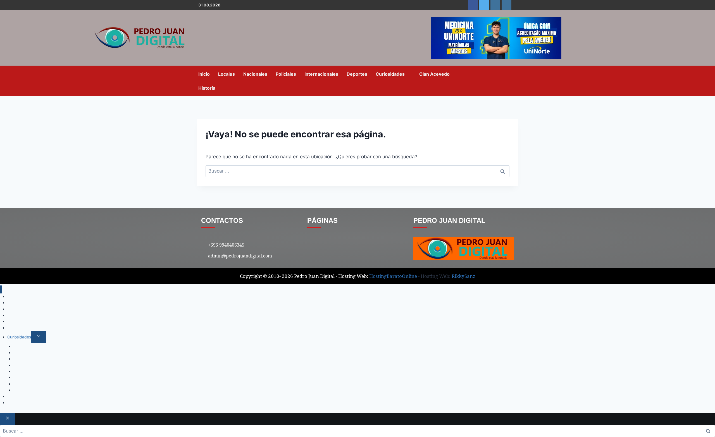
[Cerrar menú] (1, 289)
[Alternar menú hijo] (38, 337)
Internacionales (321, 74)
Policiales (286, 74)
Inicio (204, 74)
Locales (226, 74)
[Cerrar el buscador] (7, 419)
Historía (206, 88)
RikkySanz (463, 276)
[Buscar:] (357, 171)
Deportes (357, 74)
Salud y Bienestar (29, 365)
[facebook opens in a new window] (473, 5)
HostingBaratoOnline (393, 276)
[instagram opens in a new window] (495, 5)
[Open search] (512, 80)
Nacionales (255, 74)
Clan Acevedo (434, 74)
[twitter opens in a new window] (484, 5)
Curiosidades (390, 74)
